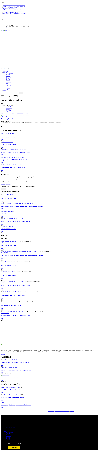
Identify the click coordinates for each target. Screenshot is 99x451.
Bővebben (3, 354)
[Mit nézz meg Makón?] (6, 115)
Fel (1, 413)
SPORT (7, 84)
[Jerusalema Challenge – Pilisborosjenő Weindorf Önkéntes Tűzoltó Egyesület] (17, 203)
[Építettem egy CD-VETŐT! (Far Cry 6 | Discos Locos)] (13, 149)
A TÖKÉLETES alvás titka (8, 144)
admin (2, 139)
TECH (7, 86)
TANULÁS (8, 85)
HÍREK (5, 90)
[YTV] (6, 30)
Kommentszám (9, 108)
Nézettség (8, 109)
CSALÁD (8, 76)
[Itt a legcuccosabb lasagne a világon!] (9, 301)
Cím (7, 111)
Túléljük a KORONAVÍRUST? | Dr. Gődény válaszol (15, 160)
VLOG (7, 89)
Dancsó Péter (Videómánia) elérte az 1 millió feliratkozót (16, 405)
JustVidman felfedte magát (8, 8)
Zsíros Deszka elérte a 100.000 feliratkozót (12, 11)
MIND (2, 113)
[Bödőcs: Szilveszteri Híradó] (7, 211)
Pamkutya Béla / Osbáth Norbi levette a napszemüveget (15, 6)
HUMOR (8, 79)
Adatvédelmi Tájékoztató (6, 184)
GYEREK (8, 78)
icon (12, 115)
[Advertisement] (41, 40)
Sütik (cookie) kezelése (64, 411)
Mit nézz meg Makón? (7, 119)
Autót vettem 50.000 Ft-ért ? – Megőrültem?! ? (13, 167)
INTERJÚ (8, 80)
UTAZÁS (8, 88)
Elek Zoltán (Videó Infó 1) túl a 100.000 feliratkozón (14, 13)
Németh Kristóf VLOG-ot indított (10, 12)
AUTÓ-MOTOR (9, 73)
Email (2, 179)
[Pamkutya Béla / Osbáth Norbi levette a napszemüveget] (9, 367)
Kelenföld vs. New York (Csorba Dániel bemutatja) (14, 5)
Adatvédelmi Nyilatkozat (53, 411)
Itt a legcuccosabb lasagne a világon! (11, 305)
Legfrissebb (8, 106)
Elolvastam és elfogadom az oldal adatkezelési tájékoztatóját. (15, 181)
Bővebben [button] (20, 443)
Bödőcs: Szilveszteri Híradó (8, 213)
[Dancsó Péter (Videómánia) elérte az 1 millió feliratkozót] (4, 402)
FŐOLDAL (5, 71)
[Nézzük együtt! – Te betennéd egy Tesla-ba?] (11, 394)
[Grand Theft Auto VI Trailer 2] (7, 133)
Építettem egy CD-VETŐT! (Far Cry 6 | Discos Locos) (15, 152)
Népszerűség (8, 110)
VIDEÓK (5, 72)
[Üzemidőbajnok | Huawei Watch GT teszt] (10, 387)
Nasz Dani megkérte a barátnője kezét (11, 7)
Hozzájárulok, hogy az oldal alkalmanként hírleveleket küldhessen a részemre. (18, 186)
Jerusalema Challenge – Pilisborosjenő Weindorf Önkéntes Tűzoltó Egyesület (22, 206)
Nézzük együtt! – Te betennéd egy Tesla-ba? (13, 397)
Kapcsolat (72, 411)
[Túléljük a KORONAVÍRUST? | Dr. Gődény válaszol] (13, 157)
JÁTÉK (7, 83)
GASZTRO (8, 77)
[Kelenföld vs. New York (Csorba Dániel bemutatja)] (9, 359)
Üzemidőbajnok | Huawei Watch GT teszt (12, 389)
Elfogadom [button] (14, 447)
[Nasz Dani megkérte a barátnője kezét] (5, 375)
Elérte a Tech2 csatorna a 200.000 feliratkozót (13, 9)
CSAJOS (8, 74)
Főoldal (2, 96)
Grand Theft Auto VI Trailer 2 (9, 137)
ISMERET (8, 82)
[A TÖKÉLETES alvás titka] (7, 142)
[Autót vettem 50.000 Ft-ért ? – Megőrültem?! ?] (11, 164)
